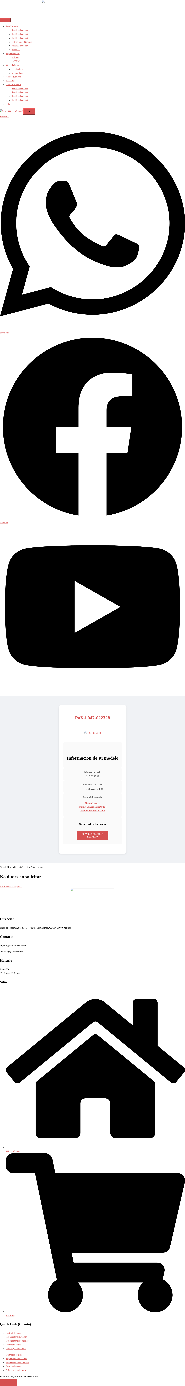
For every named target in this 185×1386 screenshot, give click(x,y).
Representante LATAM (16, 1337)
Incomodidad (18, 73)
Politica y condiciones (16, 1348)
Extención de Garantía (22, 42)
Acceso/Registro (13, 76)
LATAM (16, 61)
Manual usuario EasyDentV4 (93, 807)
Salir (8, 104)
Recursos (16, 49)
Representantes (13, 53)
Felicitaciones (18, 69)
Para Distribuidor (13, 84)
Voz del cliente (12, 65)
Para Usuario (12, 26)
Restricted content (20, 30)
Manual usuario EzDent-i (92, 810)
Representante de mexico (17, 1341)
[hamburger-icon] (5, 20)
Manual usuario (92, 803)
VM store (10, 80)
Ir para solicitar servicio (92, 835)
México (15, 57)
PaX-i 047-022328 (92, 717)
